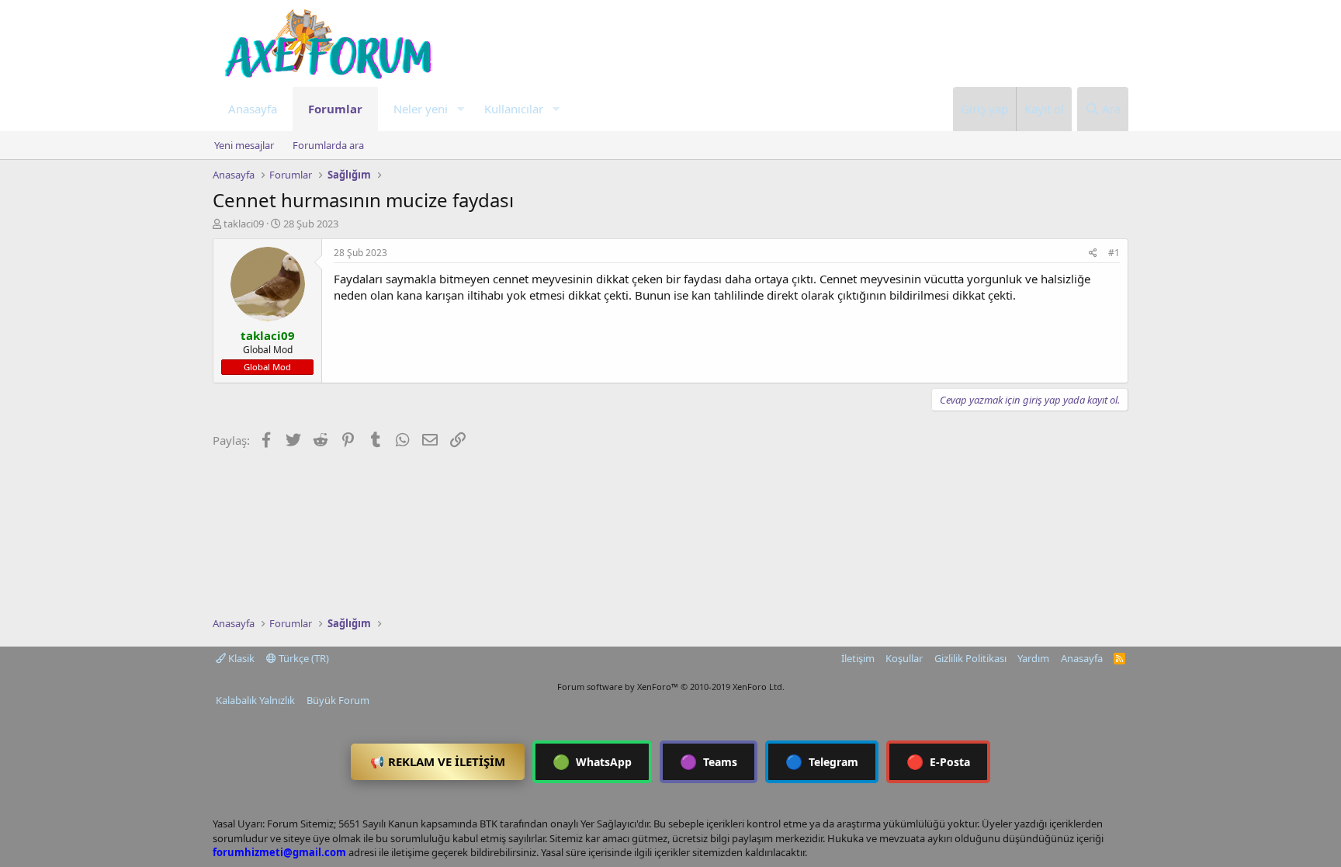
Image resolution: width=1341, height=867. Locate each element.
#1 (1114, 252)
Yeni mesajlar (244, 145)
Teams (708, 761)
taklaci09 (244, 224)
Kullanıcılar (513, 108)
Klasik (240, 658)
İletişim (858, 658)
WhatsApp (592, 761)
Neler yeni (420, 108)
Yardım (1033, 658)
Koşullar (904, 658)
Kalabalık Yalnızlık (255, 700)
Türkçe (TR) (302, 658)
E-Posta (938, 761)
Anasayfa (252, 108)
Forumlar (335, 108)
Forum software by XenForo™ (671, 686)
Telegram (821, 761)
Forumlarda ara (328, 145)
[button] (460, 109)
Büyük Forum (338, 700)
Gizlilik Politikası (970, 658)
